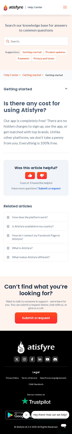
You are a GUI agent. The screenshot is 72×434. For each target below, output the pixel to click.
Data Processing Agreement (53, 378)
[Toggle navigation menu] (65, 7)
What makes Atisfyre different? (31, 257)
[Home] (25, 7)
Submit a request (49, 188)
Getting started (32, 74)
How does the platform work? (30, 217)
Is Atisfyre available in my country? (33, 226)
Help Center (11, 74)
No (42, 175)
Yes (30, 175)
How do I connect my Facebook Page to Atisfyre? (36, 237)
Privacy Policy (12, 378)
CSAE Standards (36, 384)
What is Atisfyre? (22, 248)
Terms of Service (29, 378)
